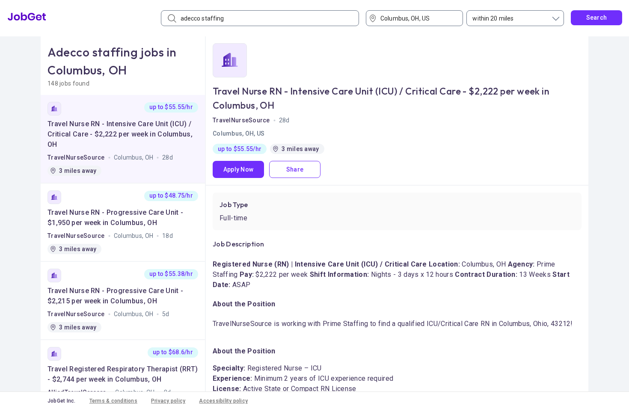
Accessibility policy (223, 401)
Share (294, 169)
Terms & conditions (113, 401)
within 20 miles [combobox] (492, 18)
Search (596, 17)
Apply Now (238, 169)
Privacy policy (168, 401)
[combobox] (417, 18)
